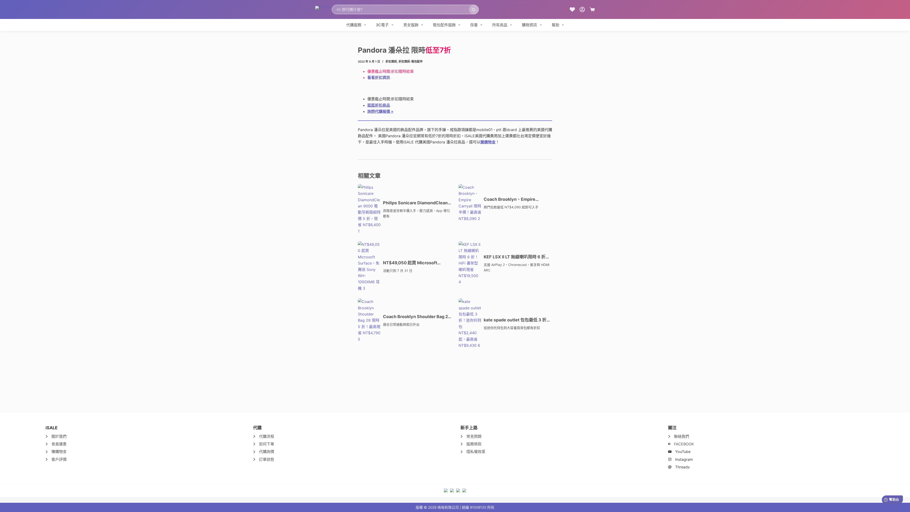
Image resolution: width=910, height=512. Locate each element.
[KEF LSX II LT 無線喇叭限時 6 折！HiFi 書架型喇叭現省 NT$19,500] (470, 263)
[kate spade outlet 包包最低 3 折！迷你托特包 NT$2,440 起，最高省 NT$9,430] (470, 323)
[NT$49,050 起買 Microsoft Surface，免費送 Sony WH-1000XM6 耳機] (369, 266)
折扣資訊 (391, 61)
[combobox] (400, 9)
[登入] (582, 9)
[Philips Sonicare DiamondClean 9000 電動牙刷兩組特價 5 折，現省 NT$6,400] (369, 209)
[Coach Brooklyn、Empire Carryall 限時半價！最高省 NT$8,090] (470, 203)
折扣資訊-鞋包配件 (411, 61)
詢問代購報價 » (380, 111)
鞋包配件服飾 (444, 25)
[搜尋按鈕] (473, 9)
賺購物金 (488, 142)
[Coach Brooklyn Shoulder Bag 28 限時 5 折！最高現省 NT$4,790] (369, 320)
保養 (474, 25)
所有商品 (499, 25)
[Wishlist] (572, 9)
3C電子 (382, 25)
